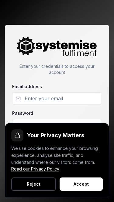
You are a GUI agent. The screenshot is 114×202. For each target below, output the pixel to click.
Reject (33, 184)
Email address (27, 86)
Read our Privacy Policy (35, 168)
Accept (81, 184)
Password (22, 113)
